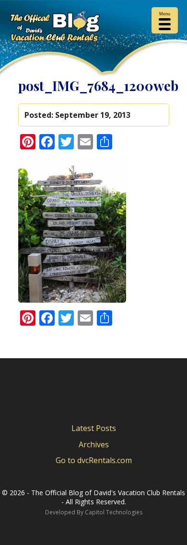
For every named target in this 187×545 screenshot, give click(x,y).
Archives (94, 444)
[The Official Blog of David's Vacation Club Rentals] (93, 28)
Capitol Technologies (113, 512)
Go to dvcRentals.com (94, 460)
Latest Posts (93, 428)
